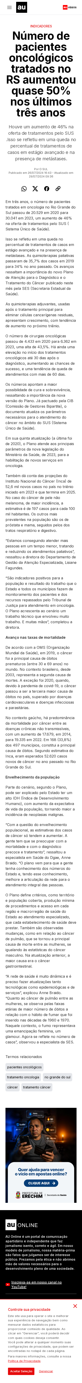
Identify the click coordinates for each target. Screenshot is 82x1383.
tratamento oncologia (23, 1077)
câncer (12, 1087)
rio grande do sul (57, 1077)
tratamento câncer (37, 1087)
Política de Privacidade (24, 1361)
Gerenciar (46, 1371)
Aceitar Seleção (21, 1371)
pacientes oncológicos (24, 1067)
